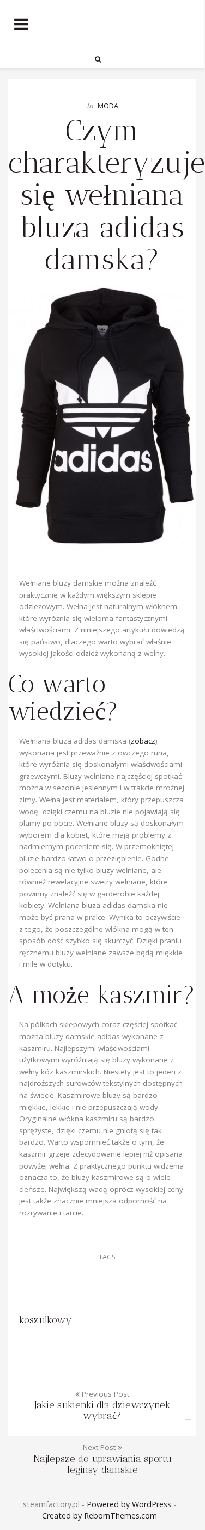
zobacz (143, 741)
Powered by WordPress (129, 1504)
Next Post (102, 1458)
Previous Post (102, 1405)
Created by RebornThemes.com (99, 1515)
